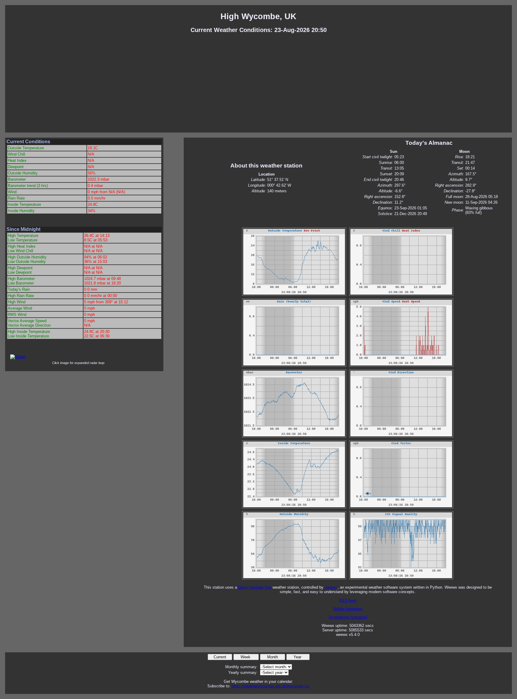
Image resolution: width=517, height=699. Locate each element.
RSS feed (347, 600)
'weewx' (331, 587)
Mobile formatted (347, 609)
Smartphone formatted (348, 617)
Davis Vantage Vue (254, 587)
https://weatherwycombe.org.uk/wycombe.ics (271, 686)
